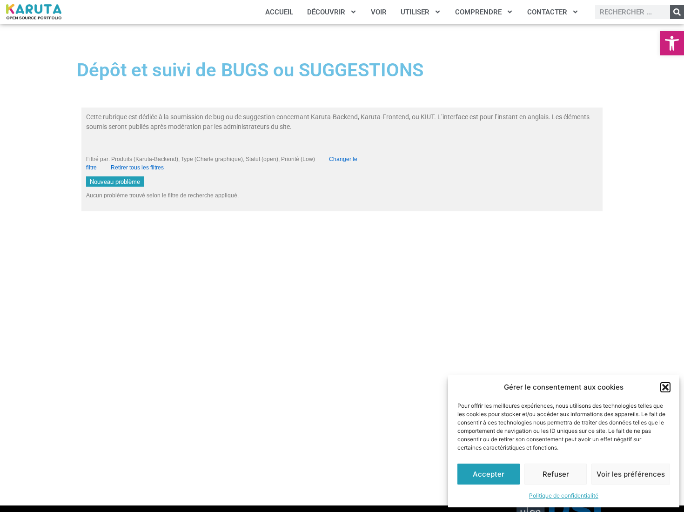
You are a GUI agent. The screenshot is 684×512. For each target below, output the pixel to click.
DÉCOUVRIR (326, 12)
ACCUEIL (279, 12)
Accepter (488, 474)
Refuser (556, 474)
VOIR (379, 12)
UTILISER (415, 12)
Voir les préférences (631, 474)
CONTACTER (547, 12)
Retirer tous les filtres (137, 167)
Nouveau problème (115, 181)
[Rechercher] (677, 12)
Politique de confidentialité (563, 495)
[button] (672, 43)
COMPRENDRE (478, 12)
